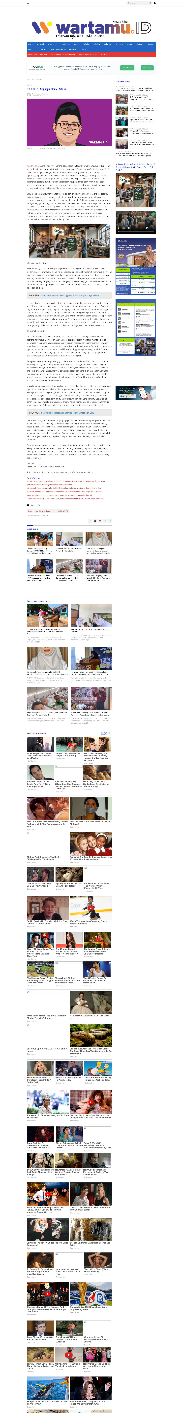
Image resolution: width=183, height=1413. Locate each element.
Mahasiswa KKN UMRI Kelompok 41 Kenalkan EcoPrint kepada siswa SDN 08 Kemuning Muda (134, 89)
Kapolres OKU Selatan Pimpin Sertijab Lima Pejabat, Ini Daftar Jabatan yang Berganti (142, 110)
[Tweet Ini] (95, 521)
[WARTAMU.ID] (91, 29)
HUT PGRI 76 (63, 511)
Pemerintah (65, 44)
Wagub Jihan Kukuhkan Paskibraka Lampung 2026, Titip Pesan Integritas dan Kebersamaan (142, 132)
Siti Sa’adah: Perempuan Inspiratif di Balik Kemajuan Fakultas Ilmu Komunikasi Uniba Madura (64, 488)
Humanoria (32, 49)
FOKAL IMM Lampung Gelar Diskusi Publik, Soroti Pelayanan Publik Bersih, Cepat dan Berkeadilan (65, 499)
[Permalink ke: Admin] (29, 94)
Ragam (130, 44)
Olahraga (107, 44)
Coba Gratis (127, 68)
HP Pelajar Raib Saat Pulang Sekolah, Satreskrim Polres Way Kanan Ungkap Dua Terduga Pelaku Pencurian (142, 143)
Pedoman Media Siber (88, 54)
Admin (34, 94)
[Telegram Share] (105, 521)
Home (30, 44)
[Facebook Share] (90, 521)
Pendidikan (73, 49)
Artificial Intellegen (58, 49)
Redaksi (103, 54)
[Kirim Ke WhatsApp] (110, 521)
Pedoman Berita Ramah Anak (63, 54)
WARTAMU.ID (33, 166)
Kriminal (96, 44)
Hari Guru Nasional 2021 (45, 511)
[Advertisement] (91, 12)
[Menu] (28, 3)
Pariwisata (119, 44)
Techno (150, 44)
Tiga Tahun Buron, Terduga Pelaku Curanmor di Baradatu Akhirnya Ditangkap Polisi (142, 121)
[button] (150, 3)
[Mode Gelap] (155, 3)
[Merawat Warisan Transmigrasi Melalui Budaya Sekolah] (69, 539)
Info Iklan (43, 54)
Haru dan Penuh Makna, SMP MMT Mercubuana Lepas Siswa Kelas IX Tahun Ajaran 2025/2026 (64, 492)
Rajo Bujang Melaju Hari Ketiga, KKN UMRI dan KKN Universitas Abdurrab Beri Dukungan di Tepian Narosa (134, 155)
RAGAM (29, 85)
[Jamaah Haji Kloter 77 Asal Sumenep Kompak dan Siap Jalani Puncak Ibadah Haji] (69, 566)
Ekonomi (139, 44)
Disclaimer (32, 54)
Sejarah (44, 49)
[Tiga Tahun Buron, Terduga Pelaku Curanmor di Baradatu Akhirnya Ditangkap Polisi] (122, 121)
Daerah (76, 44)
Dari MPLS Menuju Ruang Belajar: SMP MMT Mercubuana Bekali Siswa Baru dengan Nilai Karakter (66, 481)
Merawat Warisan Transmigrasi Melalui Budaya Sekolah (49, 485)
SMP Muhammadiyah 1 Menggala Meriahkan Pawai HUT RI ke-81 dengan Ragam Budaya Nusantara (143, 98)
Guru (30, 511)
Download (147, 68)
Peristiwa (86, 44)
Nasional (40, 44)
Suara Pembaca (42, 94)
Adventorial (52, 44)
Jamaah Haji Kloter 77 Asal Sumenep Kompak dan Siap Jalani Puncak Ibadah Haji (59, 495)
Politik (84, 49)
